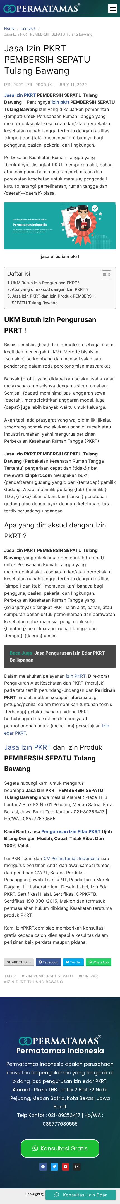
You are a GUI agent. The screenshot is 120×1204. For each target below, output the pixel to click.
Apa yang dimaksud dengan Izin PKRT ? (50, 289)
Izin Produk (39, 84)
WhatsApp (100, 962)
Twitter (75, 962)
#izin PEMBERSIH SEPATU (47, 976)
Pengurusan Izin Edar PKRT (71, 831)
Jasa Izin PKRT (20, 95)
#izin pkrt (89, 976)
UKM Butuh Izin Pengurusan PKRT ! (45, 282)
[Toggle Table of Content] (103, 274)
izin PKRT (74, 676)
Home (9, 28)
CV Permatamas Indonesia (71, 858)
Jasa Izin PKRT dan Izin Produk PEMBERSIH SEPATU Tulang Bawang (54, 299)
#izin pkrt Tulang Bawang (33, 982)
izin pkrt (28, 28)
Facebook (50, 962)
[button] (112, 8)
